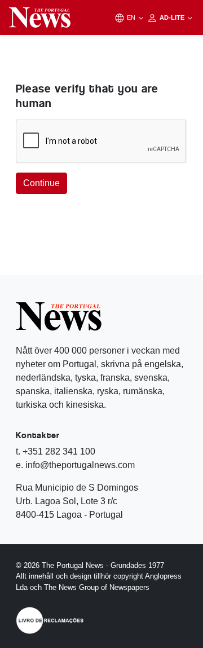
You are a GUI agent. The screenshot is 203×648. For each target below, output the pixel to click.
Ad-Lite (173, 17)
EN (132, 17)
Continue (41, 183)
